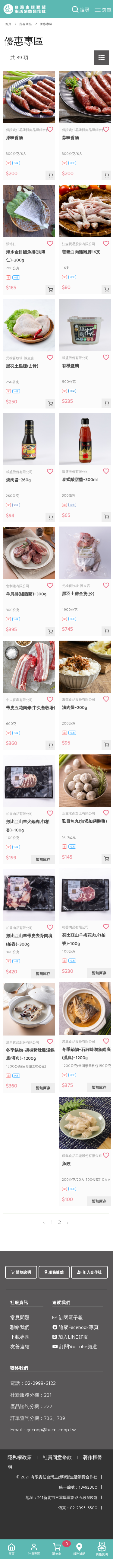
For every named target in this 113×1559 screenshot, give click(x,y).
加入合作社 (92, 1272)
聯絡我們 (20, 1327)
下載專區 (20, 1337)
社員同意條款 (57, 1457)
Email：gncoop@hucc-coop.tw (43, 1429)
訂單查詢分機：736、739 (37, 1418)
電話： (17, 1383)
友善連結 (20, 1346)
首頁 (8, 24)
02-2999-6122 (33, 1383)
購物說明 (23, 1272)
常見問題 (20, 1317)
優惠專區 (46, 24)
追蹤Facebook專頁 (78, 1327)
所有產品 (25, 24)
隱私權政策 (20, 1457)
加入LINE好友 (72, 1337)
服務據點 (56, 1272)
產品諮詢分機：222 (31, 1406)
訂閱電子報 (70, 1317)
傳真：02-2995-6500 (77, 1508)
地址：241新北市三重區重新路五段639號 (61, 1497)
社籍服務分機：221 (31, 1394)
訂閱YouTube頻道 (77, 1346)
